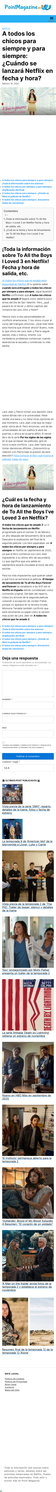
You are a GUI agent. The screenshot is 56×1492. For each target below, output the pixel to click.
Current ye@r (11, 762)
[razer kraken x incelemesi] (28, 1491)
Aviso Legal (10, 1384)
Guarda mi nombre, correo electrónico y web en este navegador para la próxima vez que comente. (27, 746)
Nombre (7, 699)
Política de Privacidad (16, 1381)
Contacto (9, 1387)
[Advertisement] (28, 147)
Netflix (6, 28)
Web (4, 728)
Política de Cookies (14, 1379)
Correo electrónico (14, 713)
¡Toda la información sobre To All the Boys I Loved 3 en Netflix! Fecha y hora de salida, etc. (27, 222)
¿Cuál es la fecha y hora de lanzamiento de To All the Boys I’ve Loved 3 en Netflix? (28, 234)
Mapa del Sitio (12, 1390)
